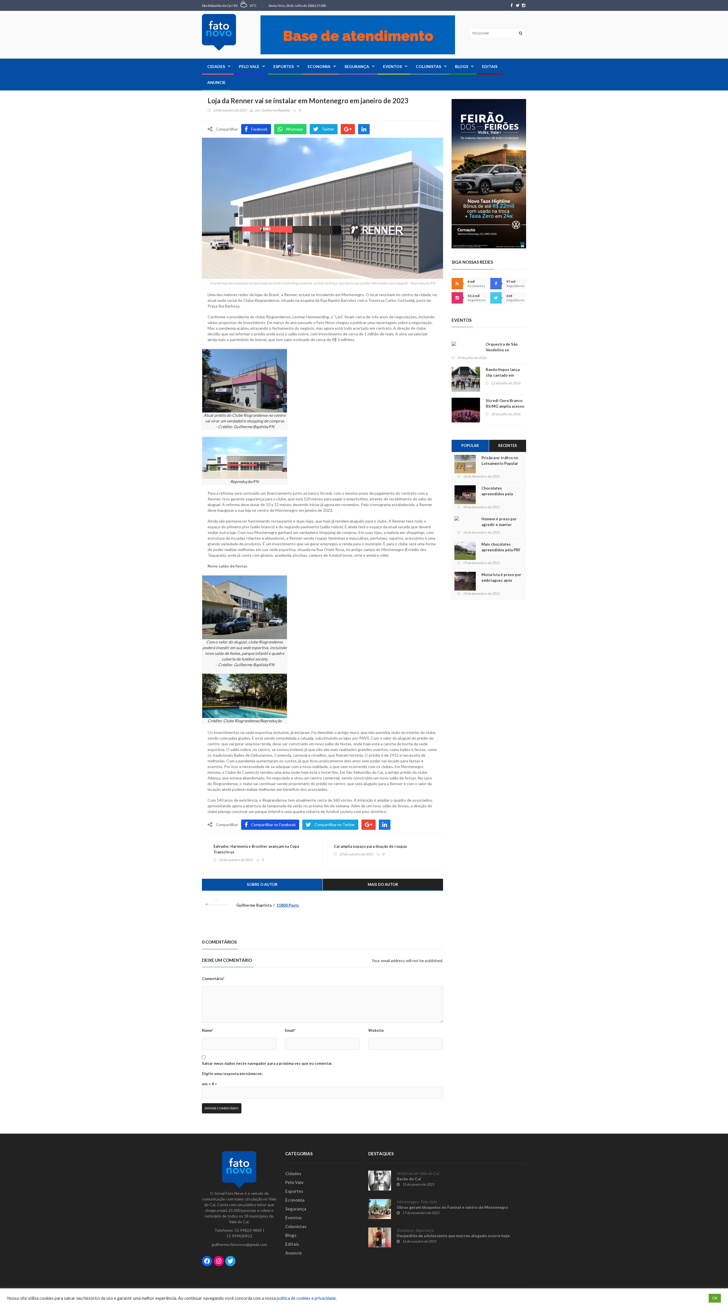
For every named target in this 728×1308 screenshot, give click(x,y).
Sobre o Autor (262, 884)
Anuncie (216, 82)
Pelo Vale (249, 66)
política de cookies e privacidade (306, 1298)
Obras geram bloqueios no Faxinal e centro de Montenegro (452, 1207)
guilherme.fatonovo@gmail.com (239, 1244)
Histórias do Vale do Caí (418, 1173)
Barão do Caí (409, 1178)
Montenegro (408, 1202)
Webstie (376, 1030)
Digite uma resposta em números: (232, 1073)
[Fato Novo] (219, 32)
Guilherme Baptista (275, 110)
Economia (319, 66)
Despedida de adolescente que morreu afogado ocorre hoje (453, 1235)
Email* (290, 1030)
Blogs (461, 66)
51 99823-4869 (248, 1230)
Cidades (216, 66)
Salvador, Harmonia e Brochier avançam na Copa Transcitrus (256, 849)
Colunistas (428, 66)
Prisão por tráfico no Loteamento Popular (499, 460)
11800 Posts (287, 905)
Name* (207, 1030)
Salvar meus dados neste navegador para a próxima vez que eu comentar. (267, 1063)
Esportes (283, 66)
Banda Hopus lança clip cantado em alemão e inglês (503, 375)
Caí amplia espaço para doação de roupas (370, 846)
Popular (470, 445)
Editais (489, 66)
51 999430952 (239, 1235)
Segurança (356, 66)
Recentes (507, 445)
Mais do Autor (383, 884)
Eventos (392, 66)
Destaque (405, 1230)
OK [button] (714, 1298)
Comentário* (213, 978)
